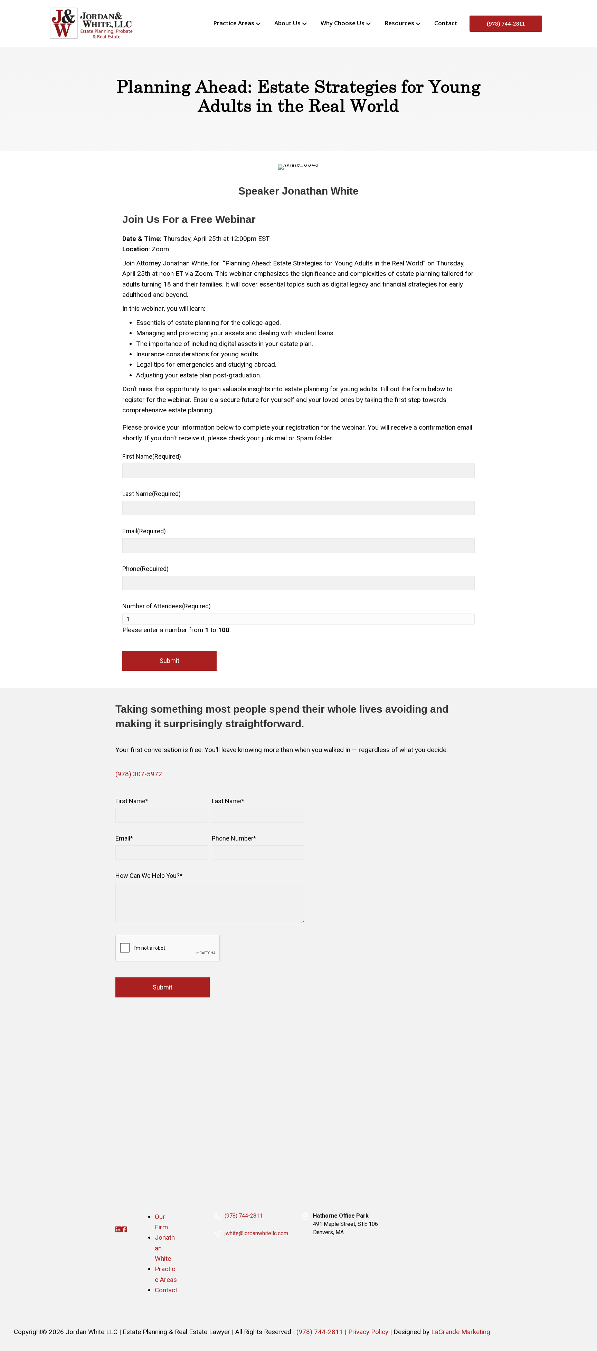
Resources (399, 23)
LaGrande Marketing (460, 1332)
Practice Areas (233, 23)
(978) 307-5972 (138, 774)
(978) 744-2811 (506, 23)
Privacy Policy (368, 1332)
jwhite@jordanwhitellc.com (256, 1233)
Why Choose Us (342, 23)
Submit (169, 660)
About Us (287, 23)
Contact (445, 23)
